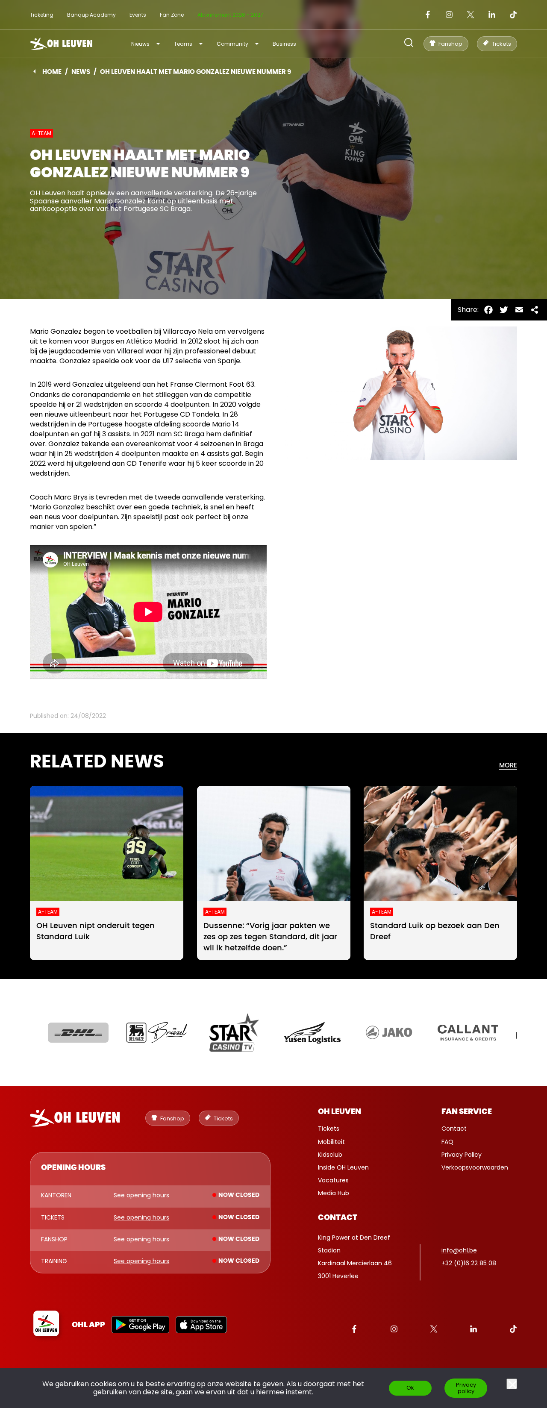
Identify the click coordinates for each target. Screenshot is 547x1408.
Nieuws (140, 43)
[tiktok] (513, 14)
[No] (511, 1384)
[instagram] (449, 14)
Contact (454, 1128)
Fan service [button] (466, 1112)
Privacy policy (466, 1388)
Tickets (328, 1128)
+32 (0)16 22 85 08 (468, 1263)
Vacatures (333, 1180)
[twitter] (470, 14)
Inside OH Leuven (343, 1167)
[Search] (408, 43)
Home (52, 72)
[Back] (34, 71)
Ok (410, 1388)
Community (232, 43)
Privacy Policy (461, 1154)
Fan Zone (172, 15)
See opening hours (141, 1195)
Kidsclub (330, 1154)
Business (284, 43)
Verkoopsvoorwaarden (474, 1167)
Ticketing (41, 15)
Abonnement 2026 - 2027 (230, 15)
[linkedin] (492, 14)
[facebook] (428, 14)
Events (137, 15)
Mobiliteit (331, 1142)
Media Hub (333, 1193)
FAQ (447, 1142)
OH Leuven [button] (339, 1112)
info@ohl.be (459, 1250)
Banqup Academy (91, 15)
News (80, 72)
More (508, 765)
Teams (183, 43)
